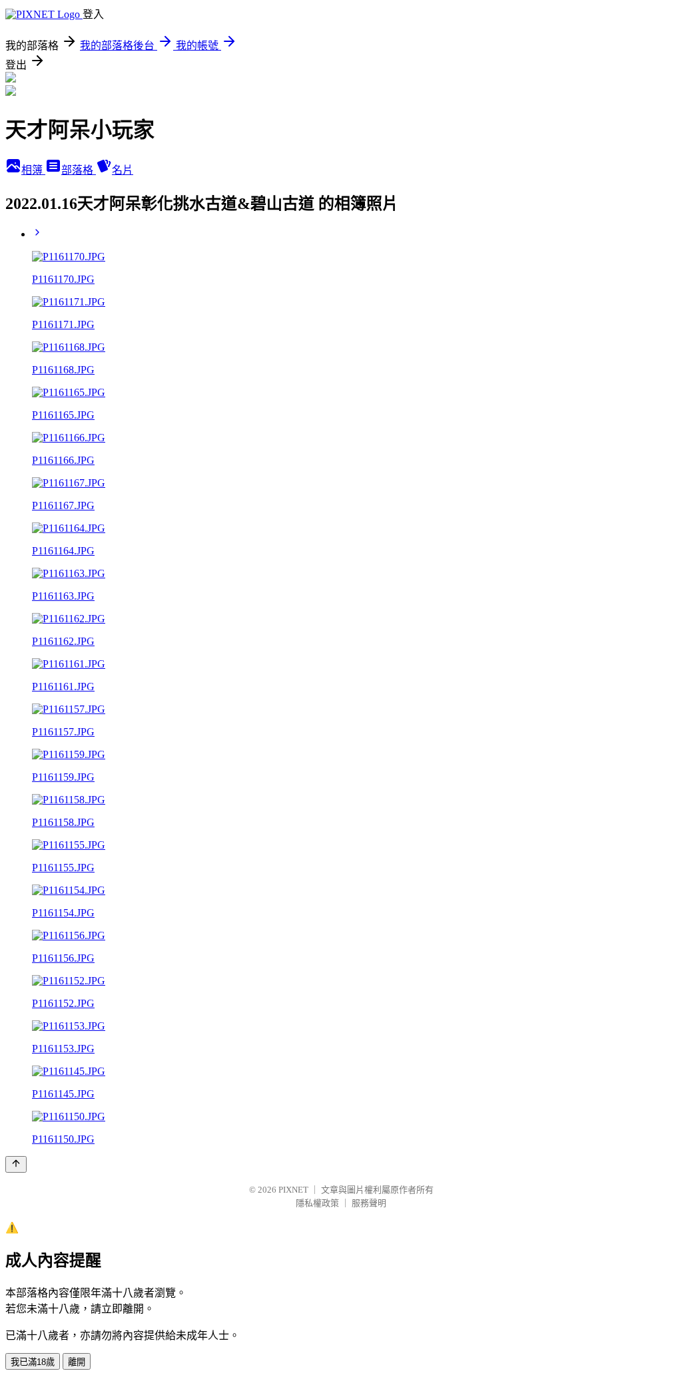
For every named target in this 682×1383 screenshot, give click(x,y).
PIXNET (293, 1190)
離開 (76, 1362)
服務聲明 (369, 1203)
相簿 (33, 170)
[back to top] (16, 1164)
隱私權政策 (317, 1203)
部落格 (78, 170)
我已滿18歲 (33, 1362)
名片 (122, 170)
